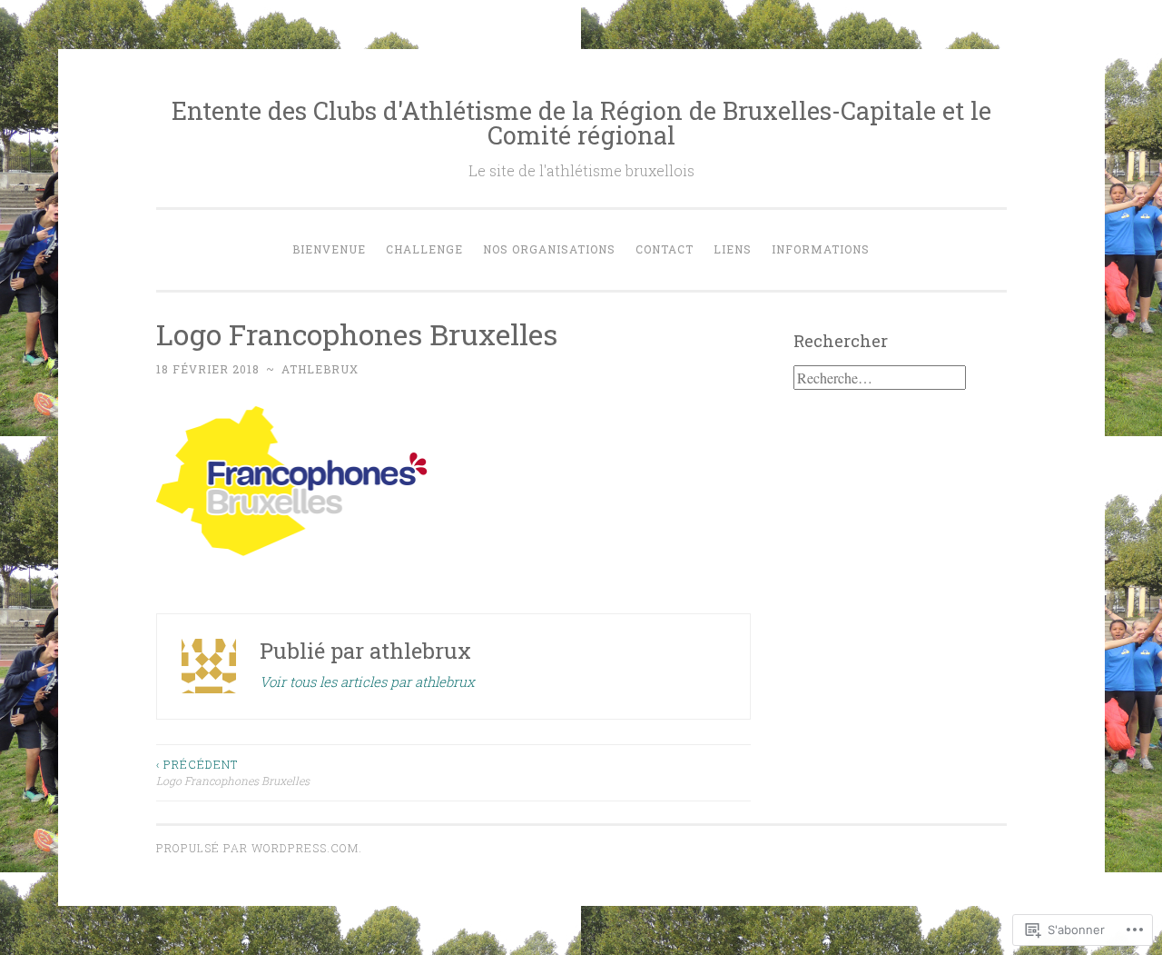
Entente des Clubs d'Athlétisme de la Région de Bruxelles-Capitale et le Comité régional (581, 123)
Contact (664, 249)
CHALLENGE (424, 249)
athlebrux (320, 369)
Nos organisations (549, 249)
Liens (733, 249)
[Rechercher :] (879, 378)
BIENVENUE (329, 249)
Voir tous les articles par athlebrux (367, 681)
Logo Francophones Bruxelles (233, 772)
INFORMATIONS (821, 249)
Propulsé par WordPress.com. (259, 848)
